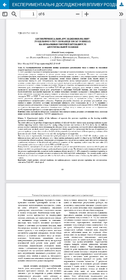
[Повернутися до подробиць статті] (4, 4)
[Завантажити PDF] (121, 4)
